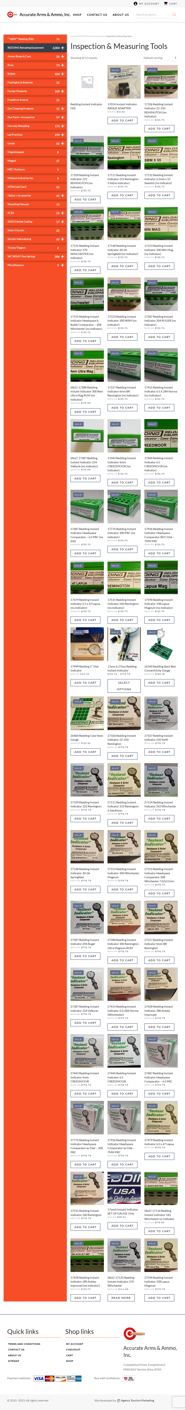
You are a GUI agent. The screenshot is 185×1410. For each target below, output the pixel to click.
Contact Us (97, 14)
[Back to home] (38, 14)
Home (73, 36)
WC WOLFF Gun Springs (36, 256)
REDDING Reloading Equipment (91, 36)
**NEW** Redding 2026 (33, 39)
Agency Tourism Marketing (137, 1400)
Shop (77, 14)
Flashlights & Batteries (33, 82)
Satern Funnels (33, 230)
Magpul (33, 161)
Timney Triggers (33, 247)
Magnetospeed (33, 152)
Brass (36, 64)
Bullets (36, 73)
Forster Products (36, 91)
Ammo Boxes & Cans (36, 56)
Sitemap (13, 1361)
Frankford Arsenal (33, 100)
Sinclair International (36, 238)
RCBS (36, 212)
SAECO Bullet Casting (36, 221)
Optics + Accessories (36, 195)
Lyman (36, 143)
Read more (121, 1297)
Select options (124, 686)
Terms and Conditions (24, 1344)
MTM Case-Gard (33, 187)
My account (149, 3)
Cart (173, 3)
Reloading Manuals (33, 204)
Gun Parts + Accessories (36, 117)
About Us (121, 14)
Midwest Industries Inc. (33, 178)
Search (174, 14)
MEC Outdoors (33, 169)
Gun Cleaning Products (36, 108)
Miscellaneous (36, 265)
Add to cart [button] (122, 120)
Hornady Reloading (36, 125)
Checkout (73, 1349)
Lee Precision (36, 134)
